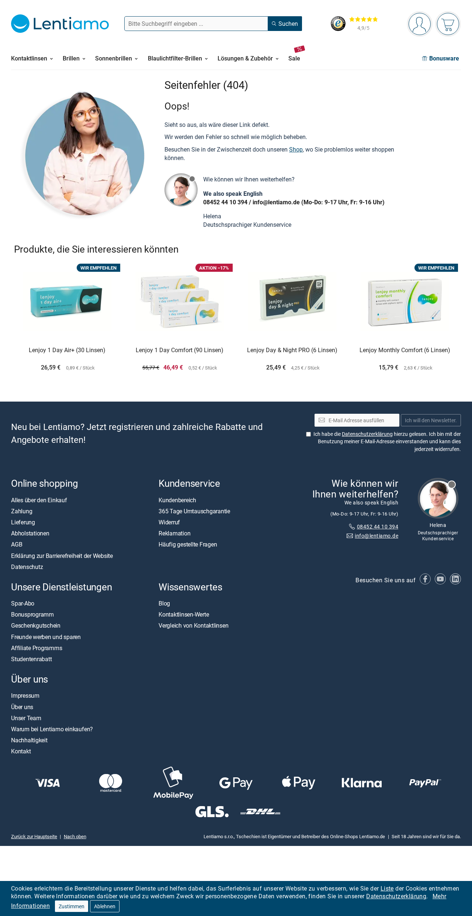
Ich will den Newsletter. (431, 419)
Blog (164, 603)
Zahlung (21, 511)
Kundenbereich (177, 500)
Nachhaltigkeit (29, 740)
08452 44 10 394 (225, 202)
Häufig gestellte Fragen (188, 544)
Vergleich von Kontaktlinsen (194, 625)
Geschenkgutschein (35, 625)
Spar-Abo (22, 603)
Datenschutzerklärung (396, 896)
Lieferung (23, 522)
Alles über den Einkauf (39, 500)
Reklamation (174, 533)
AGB (16, 544)
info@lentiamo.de (276, 202)
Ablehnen (104, 906)
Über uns (22, 706)
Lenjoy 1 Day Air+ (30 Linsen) (67, 350)
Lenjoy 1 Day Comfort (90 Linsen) (179, 350)
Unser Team (26, 718)
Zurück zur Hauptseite (34, 836)
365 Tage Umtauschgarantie (194, 511)
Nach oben (75, 836)
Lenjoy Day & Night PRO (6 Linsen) (292, 350)
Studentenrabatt (31, 659)
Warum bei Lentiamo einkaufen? (52, 729)
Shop (296, 149)
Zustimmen (71, 906)
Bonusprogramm (32, 614)
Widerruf (169, 522)
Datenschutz (27, 566)
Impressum (25, 695)
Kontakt (21, 751)
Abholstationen (30, 533)
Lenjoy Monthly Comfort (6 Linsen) (405, 350)
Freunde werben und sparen (46, 636)
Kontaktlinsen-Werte (184, 614)
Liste (387, 888)
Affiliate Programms (36, 648)
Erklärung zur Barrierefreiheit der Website (62, 555)
